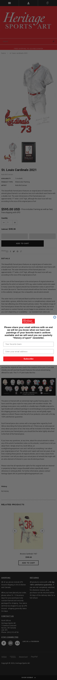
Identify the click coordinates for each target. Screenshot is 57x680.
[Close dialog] (54, 317)
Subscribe (29, 359)
